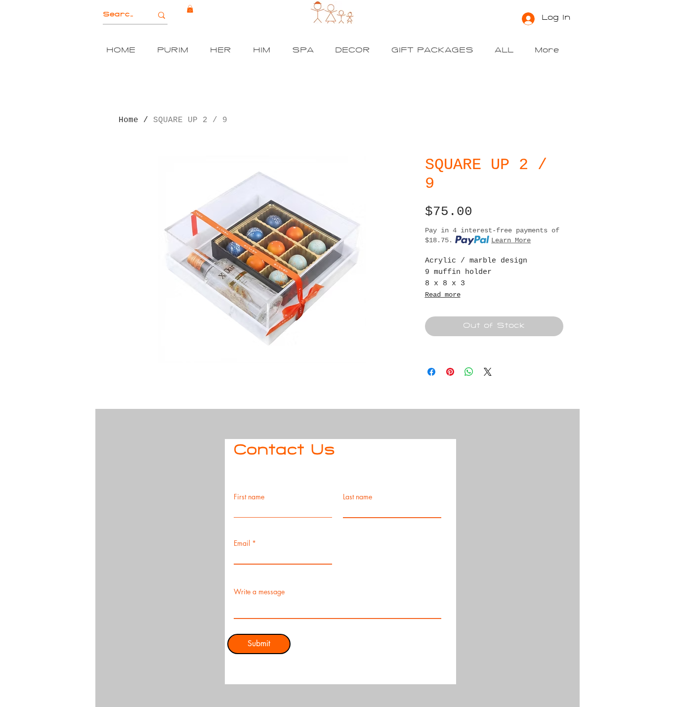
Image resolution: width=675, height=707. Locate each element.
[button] (190, 9)
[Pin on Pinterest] (450, 372)
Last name (357, 496)
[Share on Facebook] (431, 372)
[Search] (162, 15)
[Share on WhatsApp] (469, 372)
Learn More (511, 240)
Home (128, 120)
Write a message (259, 591)
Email (242, 543)
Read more (443, 295)
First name (249, 496)
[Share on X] (488, 372)
